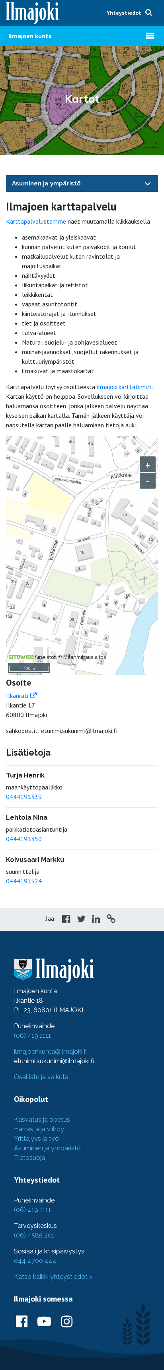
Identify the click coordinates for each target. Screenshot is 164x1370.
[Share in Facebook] (66, 920)
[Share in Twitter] (81, 920)
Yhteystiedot (124, 12)
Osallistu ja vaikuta (41, 1077)
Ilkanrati (17, 696)
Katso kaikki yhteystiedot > (53, 1276)
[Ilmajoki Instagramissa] (66, 1322)
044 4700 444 (35, 1261)
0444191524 (24, 881)
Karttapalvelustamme (36, 221)
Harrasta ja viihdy (39, 1129)
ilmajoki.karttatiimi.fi (124, 387)
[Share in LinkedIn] (96, 920)
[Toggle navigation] (147, 183)
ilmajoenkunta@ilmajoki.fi (50, 1051)
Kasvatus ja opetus (42, 1119)
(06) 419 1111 (32, 1035)
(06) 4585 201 (34, 1235)
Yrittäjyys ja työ (36, 1138)
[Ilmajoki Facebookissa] (21, 1322)
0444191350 (24, 839)
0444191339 (24, 797)
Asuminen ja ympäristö (46, 183)
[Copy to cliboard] (111, 920)
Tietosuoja (29, 1157)
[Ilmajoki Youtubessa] (44, 1322)
